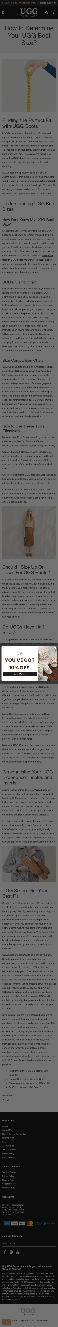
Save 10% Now (20, 674)
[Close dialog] (55, 648)
